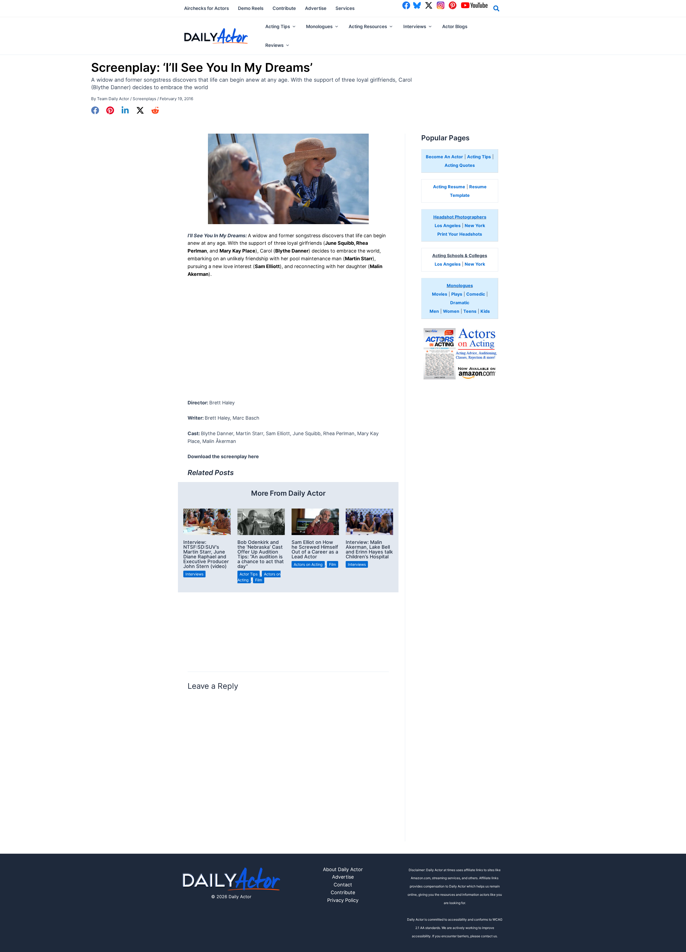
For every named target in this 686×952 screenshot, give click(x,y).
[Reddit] (155, 110)
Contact (343, 884)
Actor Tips (249, 574)
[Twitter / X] (140, 110)
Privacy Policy (343, 900)
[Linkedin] (125, 110)
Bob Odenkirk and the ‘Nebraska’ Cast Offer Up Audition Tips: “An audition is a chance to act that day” (260, 554)
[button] (496, 9)
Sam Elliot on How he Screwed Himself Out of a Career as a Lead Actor (315, 549)
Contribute (343, 892)
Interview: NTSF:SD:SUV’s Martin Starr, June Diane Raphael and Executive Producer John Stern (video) (206, 554)
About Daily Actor (343, 869)
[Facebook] (95, 110)
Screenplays (144, 98)
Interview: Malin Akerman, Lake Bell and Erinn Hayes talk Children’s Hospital (369, 549)
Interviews (194, 574)
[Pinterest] (110, 110)
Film (258, 580)
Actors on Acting (308, 564)
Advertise (343, 877)
